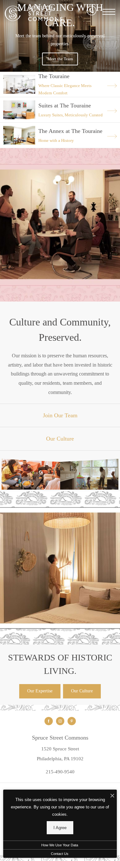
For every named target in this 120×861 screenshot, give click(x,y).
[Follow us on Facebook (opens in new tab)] (48, 721)
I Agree (60, 827)
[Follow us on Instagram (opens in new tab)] (60, 721)
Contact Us (59, 854)
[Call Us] (91, 12)
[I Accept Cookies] (112, 796)
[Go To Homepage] (33, 13)
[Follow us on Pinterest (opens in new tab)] (72, 721)
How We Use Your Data (59, 845)
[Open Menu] (108, 12)
